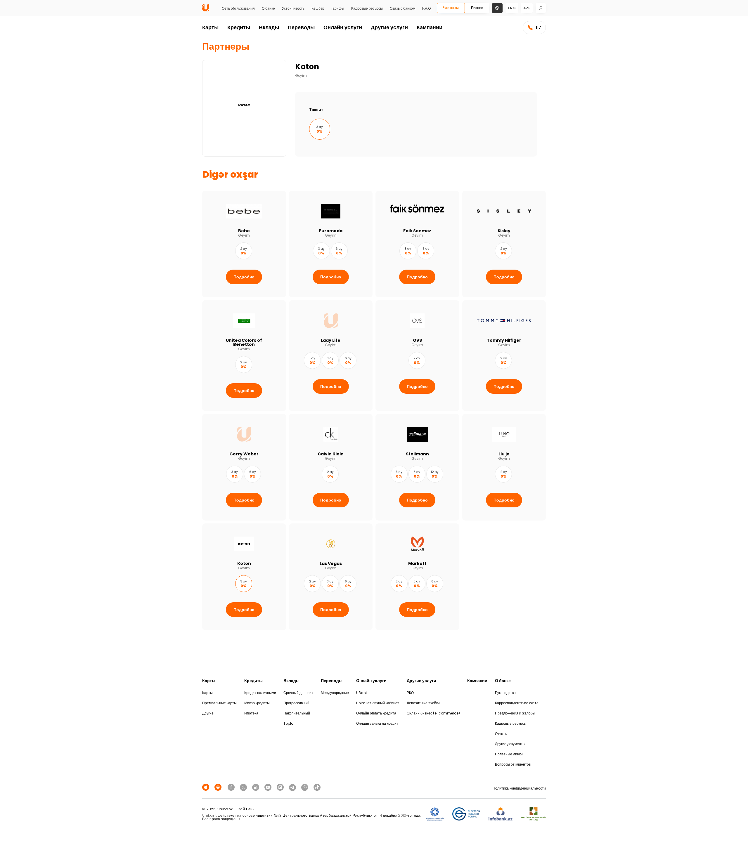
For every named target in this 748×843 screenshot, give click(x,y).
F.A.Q (426, 8)
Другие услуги (389, 27)
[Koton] (244, 576)
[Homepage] (205, 10)
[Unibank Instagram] (281, 787)
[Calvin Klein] (331, 467)
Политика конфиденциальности (519, 788)
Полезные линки (509, 754)
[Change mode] (497, 8)
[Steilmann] (417, 467)
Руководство (505, 692)
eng (512, 8)
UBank (362, 692)
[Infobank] (501, 814)
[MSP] (533, 814)
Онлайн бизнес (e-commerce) (433, 713)
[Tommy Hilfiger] (504, 355)
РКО (410, 692)
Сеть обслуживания (238, 8)
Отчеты (501, 733)
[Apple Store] (206, 787)
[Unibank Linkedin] (256, 787)
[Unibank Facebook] (232, 787)
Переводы (301, 27)
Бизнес (477, 7)
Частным (451, 7)
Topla (288, 723)
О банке (268, 8)
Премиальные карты (219, 702)
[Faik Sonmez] (417, 244)
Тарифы (337, 8)
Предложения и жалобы (515, 713)
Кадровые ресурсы (367, 8)
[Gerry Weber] (244, 467)
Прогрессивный (296, 702)
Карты (210, 27)
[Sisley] (504, 244)
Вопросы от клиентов (513, 764)
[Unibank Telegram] (293, 787)
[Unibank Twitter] (244, 787)
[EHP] (466, 814)
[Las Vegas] (331, 576)
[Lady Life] (331, 355)
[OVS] (417, 355)
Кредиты (238, 27)
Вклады (269, 27)
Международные (335, 692)
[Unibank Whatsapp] (305, 787)
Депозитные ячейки (423, 702)
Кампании (429, 27)
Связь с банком (402, 8)
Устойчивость (293, 8)
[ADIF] (435, 814)
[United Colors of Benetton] (244, 355)
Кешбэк (317, 8)
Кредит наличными (260, 692)
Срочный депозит (298, 692)
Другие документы (510, 743)
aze (526, 8)
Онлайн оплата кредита (376, 713)
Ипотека (251, 713)
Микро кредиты (257, 702)
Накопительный (296, 713)
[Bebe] (244, 244)
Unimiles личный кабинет (377, 702)
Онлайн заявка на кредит (377, 723)
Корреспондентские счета (517, 702)
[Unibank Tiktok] (317, 787)
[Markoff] (417, 576)
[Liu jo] (504, 467)
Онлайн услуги (342, 27)
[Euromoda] (331, 244)
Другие (208, 713)
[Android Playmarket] (218, 787)
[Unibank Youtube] (268, 787)
